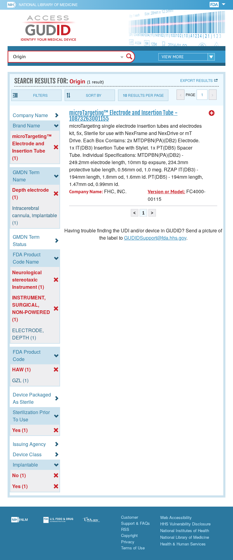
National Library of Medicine (48, 4)
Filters (40, 95)
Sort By (93, 95)
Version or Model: (166, 191)
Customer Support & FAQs (135, 520)
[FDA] (215, 4)
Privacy (127, 542)
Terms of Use (133, 548)
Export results (196, 80)
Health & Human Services (183, 544)
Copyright (129, 535)
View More (173, 56)
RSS (125, 529)
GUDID (48, 28)
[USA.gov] (97, 523)
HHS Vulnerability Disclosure (185, 524)
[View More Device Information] (212, 113)
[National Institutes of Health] (13, 4)
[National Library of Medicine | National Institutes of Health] (19, 523)
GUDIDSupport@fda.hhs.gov (155, 237)
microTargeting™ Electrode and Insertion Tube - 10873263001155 (123, 115)
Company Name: (86, 191)
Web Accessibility (176, 517)
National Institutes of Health (184, 530)
